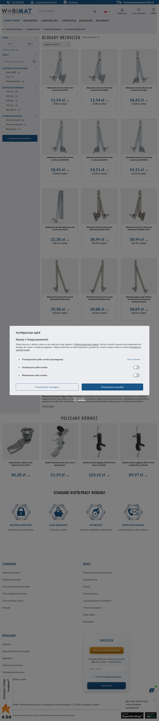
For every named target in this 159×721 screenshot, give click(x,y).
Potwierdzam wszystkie (112, 387)
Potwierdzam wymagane (47, 387)
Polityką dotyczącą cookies (86, 344)
